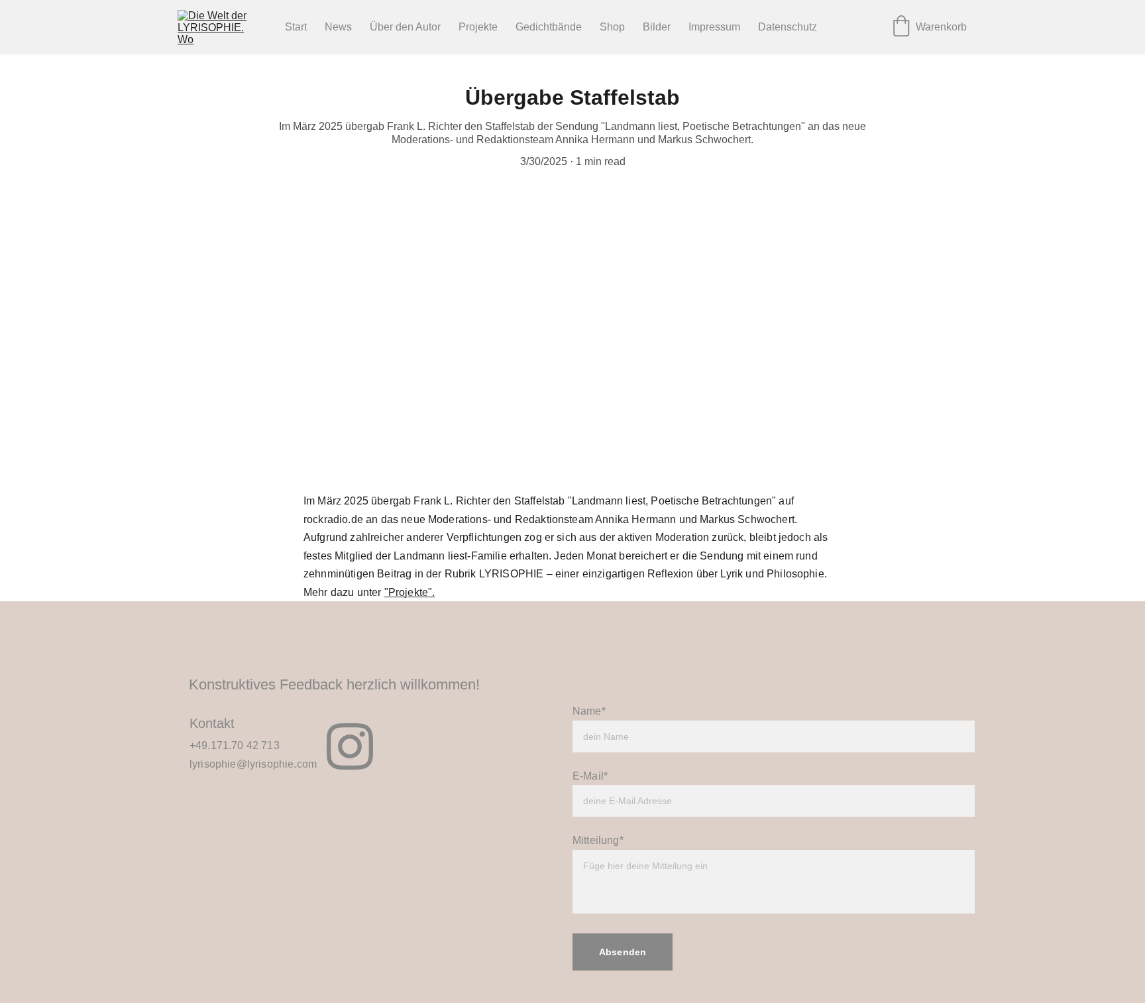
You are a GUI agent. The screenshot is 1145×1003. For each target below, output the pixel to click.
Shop (612, 26)
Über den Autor (405, 26)
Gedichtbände (549, 26)
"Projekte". (409, 592)
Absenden (622, 952)
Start (296, 26)
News (338, 26)
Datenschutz (787, 26)
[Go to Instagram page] (350, 746)
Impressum (714, 26)
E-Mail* (590, 776)
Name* (589, 711)
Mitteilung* (598, 840)
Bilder (657, 26)
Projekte (478, 26)
